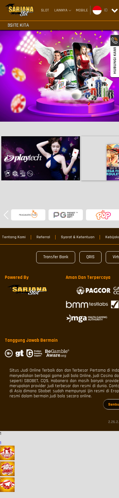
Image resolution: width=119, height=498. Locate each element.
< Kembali (40, 158)
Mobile (82, 10)
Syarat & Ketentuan (78, 237)
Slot (45, 10)
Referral (43, 237)
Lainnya (60, 10)
